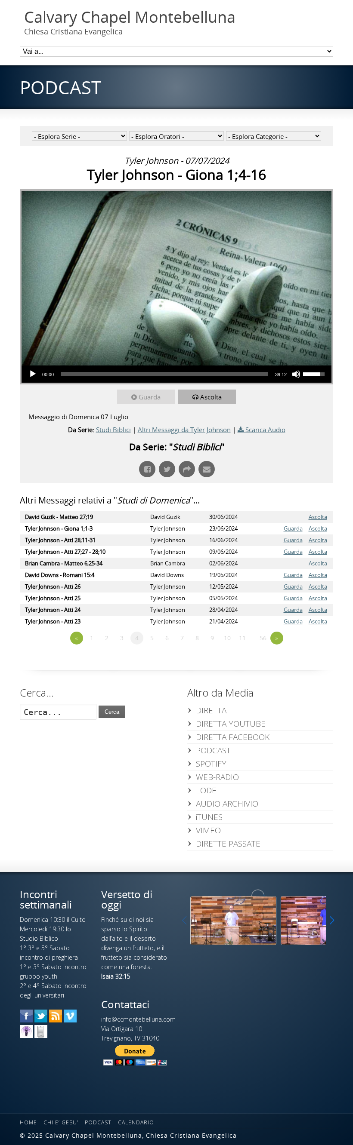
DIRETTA (211, 710)
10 (227, 638)
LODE (206, 790)
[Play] (32, 374)
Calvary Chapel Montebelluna (129, 17)
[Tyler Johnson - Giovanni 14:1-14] (233, 920)
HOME (28, 1122)
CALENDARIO (136, 1122)
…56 (260, 638)
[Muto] (296, 374)
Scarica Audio (265, 429)
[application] (176, 374)
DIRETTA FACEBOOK (232, 737)
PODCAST (213, 750)
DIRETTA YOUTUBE (231, 723)
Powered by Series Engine (301, 661)
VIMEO (208, 830)
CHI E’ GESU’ (60, 1122)
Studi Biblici (113, 429)
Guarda (150, 397)
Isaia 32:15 (115, 976)
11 (242, 638)
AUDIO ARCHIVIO (227, 803)
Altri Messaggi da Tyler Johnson (184, 429)
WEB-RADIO (217, 777)
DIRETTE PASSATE (228, 843)
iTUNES (209, 817)
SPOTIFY (211, 763)
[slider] (164, 374)
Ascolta (211, 397)
